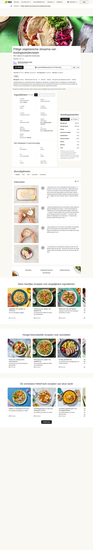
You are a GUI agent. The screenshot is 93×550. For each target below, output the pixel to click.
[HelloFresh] (8, 2)
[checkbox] (14, 58)
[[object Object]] (74, 67)
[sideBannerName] (70, 101)
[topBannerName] (46, 12)
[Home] (11, 6)
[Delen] (78, 67)
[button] (73, 2)
